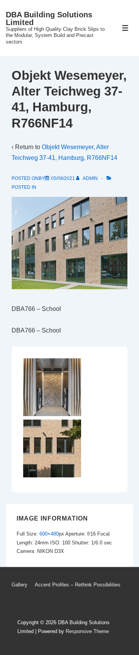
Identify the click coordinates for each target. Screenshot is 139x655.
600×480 (49, 534)
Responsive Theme (87, 631)
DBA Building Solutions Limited (49, 18)
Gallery (19, 585)
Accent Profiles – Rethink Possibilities (77, 585)
